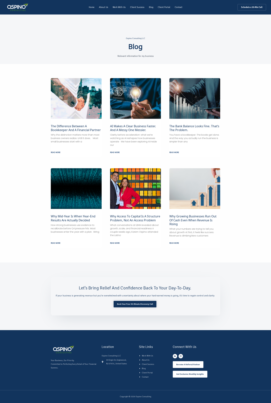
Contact (178, 7)
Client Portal (164, 7)
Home (91, 7)
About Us (103, 7)
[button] (252, 7)
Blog (151, 7)
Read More (55, 152)
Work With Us (119, 7)
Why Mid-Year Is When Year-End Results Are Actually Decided (73, 218)
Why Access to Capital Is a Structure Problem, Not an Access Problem (135, 218)
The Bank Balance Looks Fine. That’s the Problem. (194, 128)
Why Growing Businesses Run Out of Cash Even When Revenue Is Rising (193, 220)
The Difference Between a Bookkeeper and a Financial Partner (76, 128)
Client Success (137, 7)
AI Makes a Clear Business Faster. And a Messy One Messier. (133, 128)
